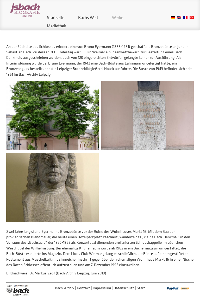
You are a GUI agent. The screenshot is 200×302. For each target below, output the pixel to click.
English (179, 17)
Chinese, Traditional (192, 17)
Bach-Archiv (64, 288)
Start (141, 288)
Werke (117, 17)
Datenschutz (124, 288)
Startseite (55, 17)
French (185, 17)
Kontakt (83, 288)
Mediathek (56, 26)
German (173, 17)
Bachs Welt (88, 17)
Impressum (102, 288)
